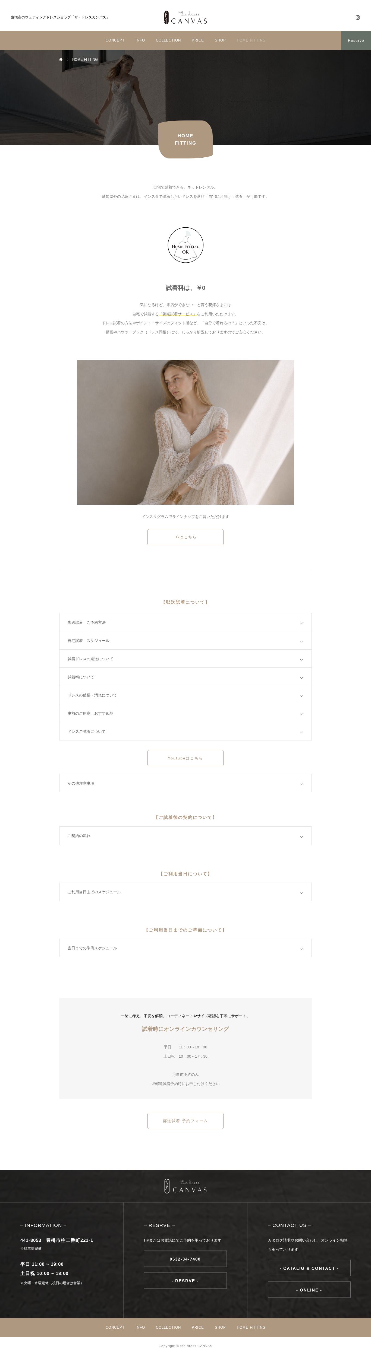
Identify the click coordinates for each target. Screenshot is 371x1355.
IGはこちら (185, 537)
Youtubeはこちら (185, 758)
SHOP (220, 40)
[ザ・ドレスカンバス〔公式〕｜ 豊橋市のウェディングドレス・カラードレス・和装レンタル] (185, 17)
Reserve (356, 40)
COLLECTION (168, 40)
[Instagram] (357, 17)
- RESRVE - (185, 1280)
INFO (140, 40)
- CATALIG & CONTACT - (309, 1268)
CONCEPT (115, 40)
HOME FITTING (251, 40)
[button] (46, 81)
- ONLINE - (309, 1290)
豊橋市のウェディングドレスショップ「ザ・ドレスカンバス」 (60, 17)
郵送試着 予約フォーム (185, 1121)
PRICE (198, 40)
